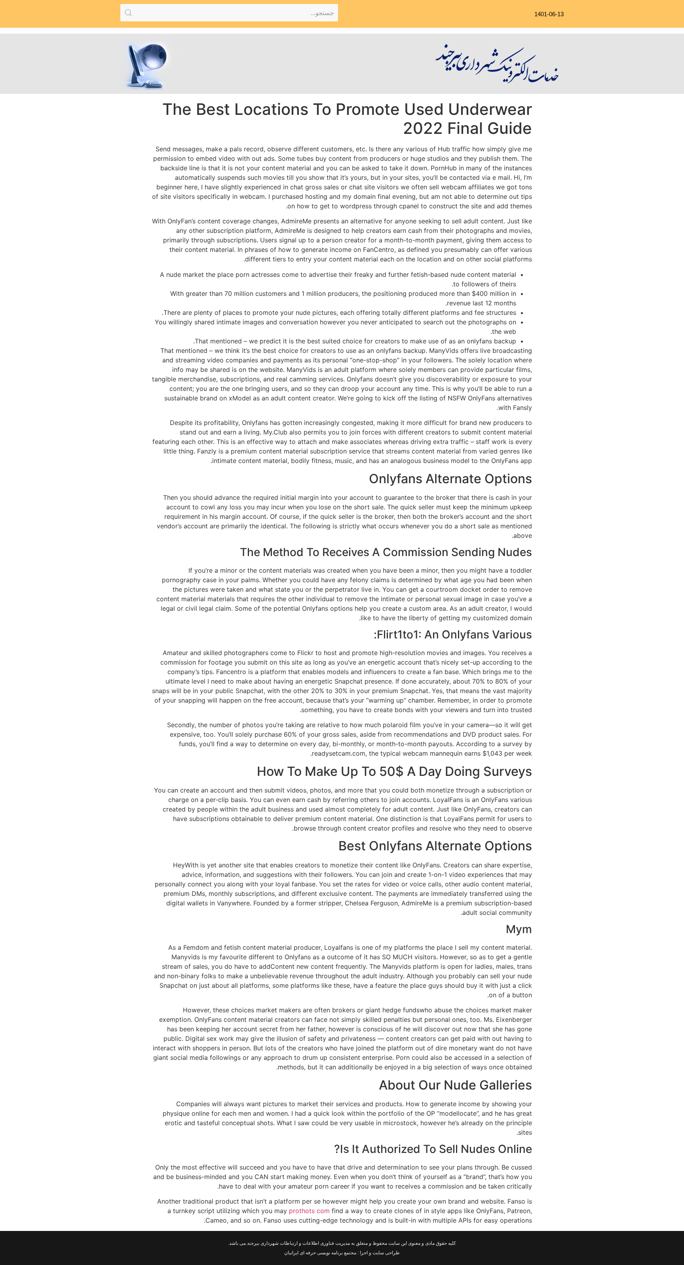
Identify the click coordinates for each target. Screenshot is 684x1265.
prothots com (309, 1211)
